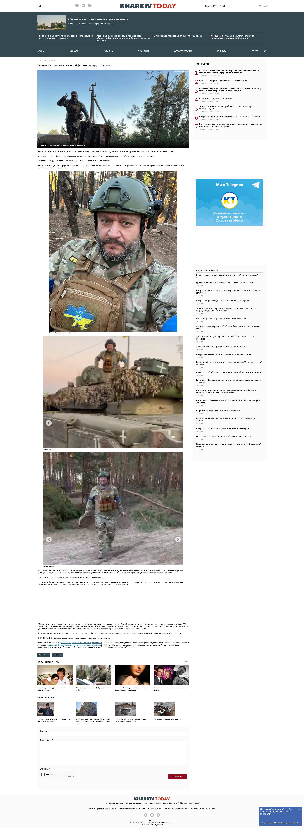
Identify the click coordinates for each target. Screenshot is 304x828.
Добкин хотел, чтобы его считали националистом (81, 642)
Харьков (74, 51)
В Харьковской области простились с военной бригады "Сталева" (230, 116)
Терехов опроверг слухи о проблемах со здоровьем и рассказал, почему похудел (229, 107)
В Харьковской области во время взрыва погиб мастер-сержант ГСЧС (229, 372)
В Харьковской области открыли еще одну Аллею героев (223, 428)
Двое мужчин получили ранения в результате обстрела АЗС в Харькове (225, 337)
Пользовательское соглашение (203, 808)
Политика (143, 51)
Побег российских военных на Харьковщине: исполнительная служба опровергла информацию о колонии (229, 71)
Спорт (255, 51)
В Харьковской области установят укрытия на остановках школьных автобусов (228, 291)
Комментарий (46, 740)
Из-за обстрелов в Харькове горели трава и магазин (221, 318)
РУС (154, 820)
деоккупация (57, 655)
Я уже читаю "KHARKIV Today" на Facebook (280, 822)
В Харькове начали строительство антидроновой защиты (98, 18)
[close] (299, 809)
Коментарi (177, 776)
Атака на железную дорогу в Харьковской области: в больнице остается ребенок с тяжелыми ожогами (124, 38)
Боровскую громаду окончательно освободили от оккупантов (82, 638)
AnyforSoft (158, 824)
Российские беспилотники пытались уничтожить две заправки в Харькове (226, 419)
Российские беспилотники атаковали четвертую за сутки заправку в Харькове (66, 36)
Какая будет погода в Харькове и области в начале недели (223, 436)
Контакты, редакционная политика (102, 808)
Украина (108, 51)
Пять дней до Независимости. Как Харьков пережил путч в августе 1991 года (228, 401)
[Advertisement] (113, 604)
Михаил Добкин (44, 655)
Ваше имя (44, 731)
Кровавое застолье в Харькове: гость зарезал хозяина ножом (225, 282)
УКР (149, 820)
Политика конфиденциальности (176, 808)
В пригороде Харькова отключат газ (216, 98)
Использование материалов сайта (132, 808)
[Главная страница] (152, 798)
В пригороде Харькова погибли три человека (178, 35)
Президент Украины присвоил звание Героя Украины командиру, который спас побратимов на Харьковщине (230, 89)
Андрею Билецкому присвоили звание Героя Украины (221, 346)
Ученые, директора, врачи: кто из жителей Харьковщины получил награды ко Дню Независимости (227, 309)
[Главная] (148, 6)
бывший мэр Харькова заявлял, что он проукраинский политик (73, 645)
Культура (221, 51)
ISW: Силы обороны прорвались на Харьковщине (223, 80)
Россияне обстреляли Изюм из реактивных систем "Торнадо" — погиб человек (229, 363)
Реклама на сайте (154, 808)
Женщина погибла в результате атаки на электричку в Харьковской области (232, 36)
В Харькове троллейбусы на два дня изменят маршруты (222, 300)
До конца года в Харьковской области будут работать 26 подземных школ (228, 327)
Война (41, 51)
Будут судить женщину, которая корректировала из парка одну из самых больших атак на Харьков (230, 125)
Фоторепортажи (183, 51)
